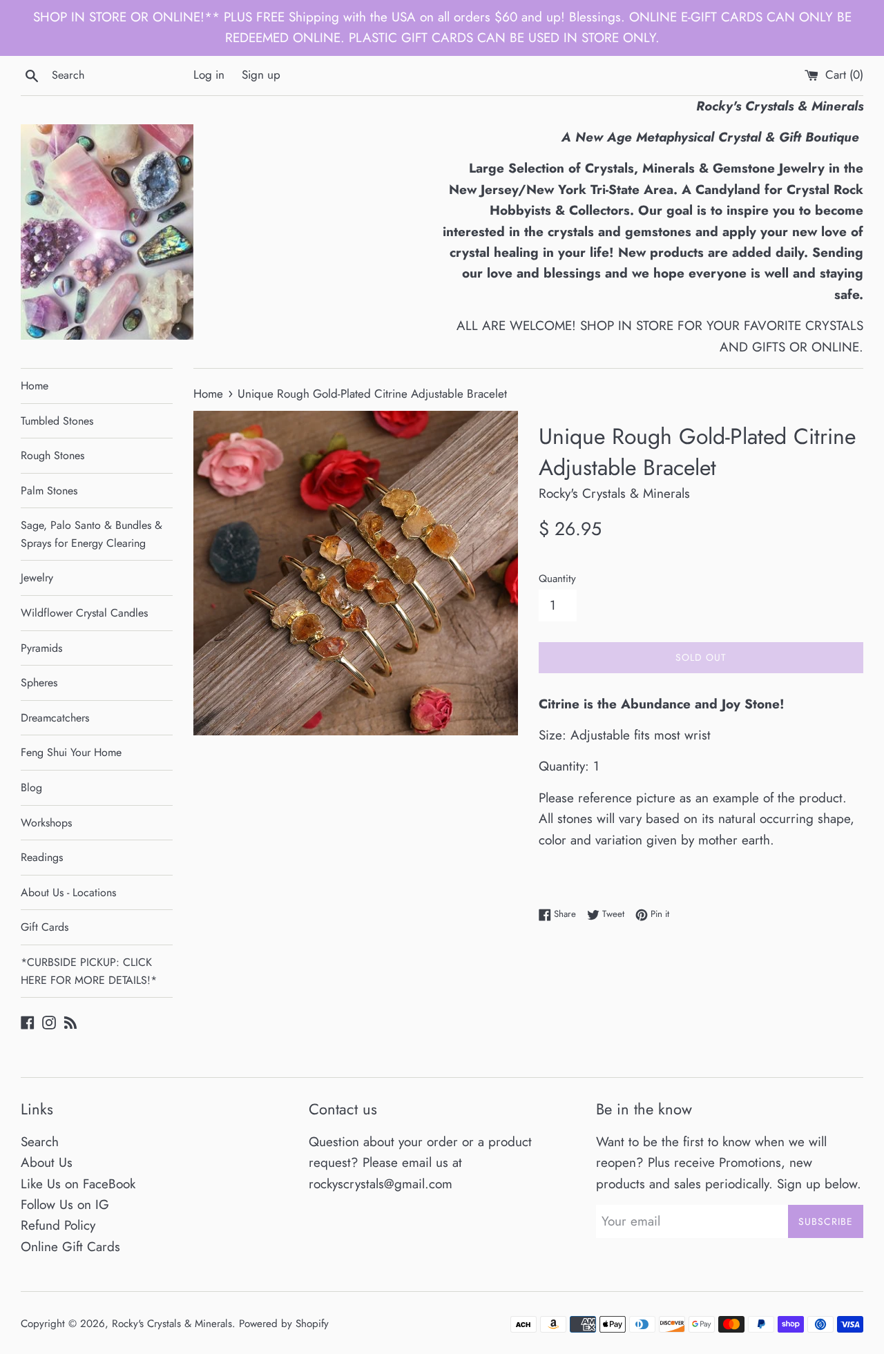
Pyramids (41, 648)
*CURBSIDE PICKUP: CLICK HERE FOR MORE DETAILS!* (89, 971)
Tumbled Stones (57, 421)
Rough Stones (52, 455)
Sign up (261, 74)
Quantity (557, 578)
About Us (47, 1162)
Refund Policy (58, 1225)
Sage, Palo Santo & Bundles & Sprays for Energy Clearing (91, 534)
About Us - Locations (68, 892)
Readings (42, 857)
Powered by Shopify (284, 1323)
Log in (208, 74)
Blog (31, 787)
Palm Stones (49, 491)
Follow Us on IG (65, 1204)
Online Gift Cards (70, 1246)
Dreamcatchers (55, 718)
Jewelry (37, 578)
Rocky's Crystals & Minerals (172, 1323)
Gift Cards (44, 927)
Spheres (39, 682)
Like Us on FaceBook (78, 1183)
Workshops (46, 823)
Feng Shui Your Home (71, 752)
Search (40, 1141)
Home (34, 386)
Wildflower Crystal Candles (84, 613)
